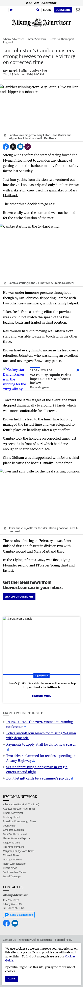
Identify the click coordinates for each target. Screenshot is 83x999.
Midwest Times (11, 855)
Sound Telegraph (12, 876)
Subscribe (63, 9)
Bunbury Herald (11, 817)
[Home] (11, 9)
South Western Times (14, 872)
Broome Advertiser (13, 812)
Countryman (9, 825)
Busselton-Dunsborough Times (19, 821)
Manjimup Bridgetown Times (18, 851)
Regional (8, 42)
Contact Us (9, 939)
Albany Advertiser (13, 39)
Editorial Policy (63, 939)
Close (11, 978)
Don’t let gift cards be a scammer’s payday (38, 778)
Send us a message (21, 914)
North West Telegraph (14, 863)
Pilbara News (10, 867)
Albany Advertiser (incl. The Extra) (21, 804)
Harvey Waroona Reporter (17, 838)
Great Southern (37, 39)
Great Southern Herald (15, 834)
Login (47, 9)
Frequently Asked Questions (35, 939)
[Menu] (5, 10)
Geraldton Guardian (13, 829)
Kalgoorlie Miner (12, 842)
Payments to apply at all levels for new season (41, 744)
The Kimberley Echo (14, 846)
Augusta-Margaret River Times (19, 808)
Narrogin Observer (13, 859)
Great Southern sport (62, 39)
